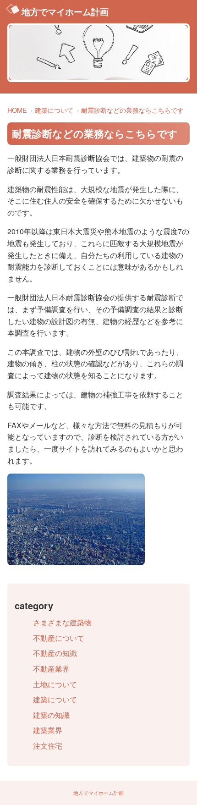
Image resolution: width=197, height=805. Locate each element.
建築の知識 (51, 715)
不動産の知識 (55, 653)
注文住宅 (47, 745)
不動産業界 (51, 668)
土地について (55, 684)
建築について (54, 110)
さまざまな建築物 (62, 622)
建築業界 (47, 730)
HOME (17, 110)
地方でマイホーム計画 (65, 11)
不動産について (58, 638)
